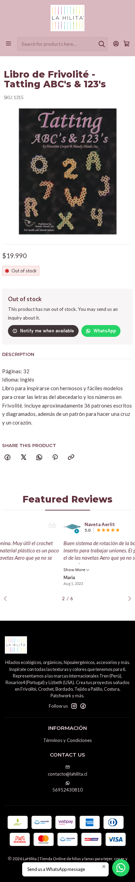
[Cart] (126, 44)
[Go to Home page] (67, 18)
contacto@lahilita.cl (67, 774)
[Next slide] (128, 599)
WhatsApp (104, 330)
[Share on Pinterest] (55, 458)
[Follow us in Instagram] (74, 706)
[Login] (116, 44)
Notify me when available (47, 330)
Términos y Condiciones (67, 740)
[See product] (24, 526)
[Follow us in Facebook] (83, 706)
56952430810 (67, 790)
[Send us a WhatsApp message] (120, 867)
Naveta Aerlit (52, 524)
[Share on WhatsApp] (39, 458)
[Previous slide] (7, 599)
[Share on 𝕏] (23, 458)
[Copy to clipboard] (70, 458)
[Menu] (8, 44)
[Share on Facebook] (7, 458)
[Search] (102, 44)
